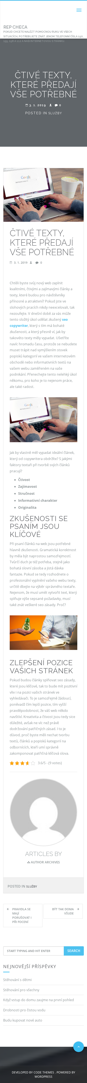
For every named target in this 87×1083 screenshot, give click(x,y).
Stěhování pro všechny (21, 990)
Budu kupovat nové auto (22, 1020)
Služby (55, 113)
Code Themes (43, 1072)
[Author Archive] (43, 812)
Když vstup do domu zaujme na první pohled (38, 1000)
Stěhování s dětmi (17, 979)
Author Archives (45, 862)
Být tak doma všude (63, 911)
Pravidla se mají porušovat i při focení (21, 915)
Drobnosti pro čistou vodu (24, 1010)
